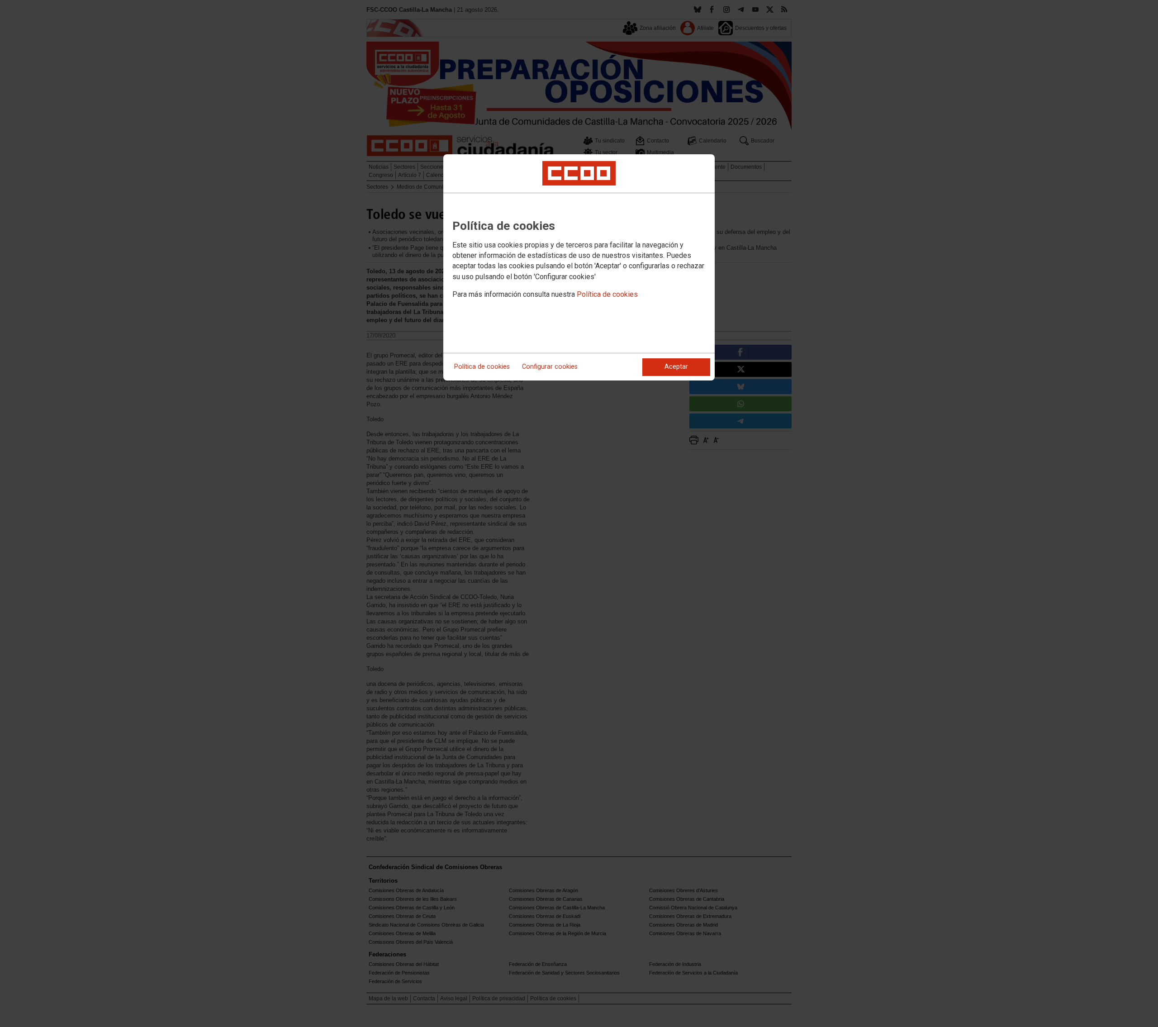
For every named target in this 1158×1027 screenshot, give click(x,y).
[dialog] (579, 267)
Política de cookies (607, 294)
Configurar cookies (550, 367)
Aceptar (676, 367)
